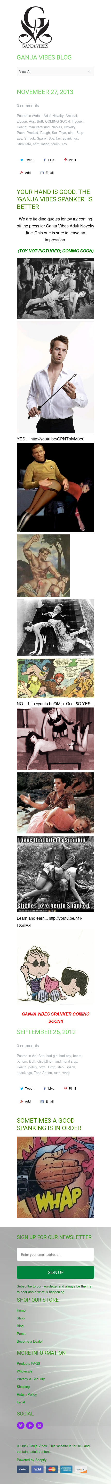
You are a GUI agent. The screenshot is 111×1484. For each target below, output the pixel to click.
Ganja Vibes (38, 1445)
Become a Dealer (30, 1341)
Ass (32, 121)
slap (71, 132)
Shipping (23, 1386)
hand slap (70, 1061)
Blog (20, 1325)
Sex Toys (59, 132)
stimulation (41, 143)
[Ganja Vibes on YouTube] (30, 1425)
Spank (41, 138)
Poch (21, 132)
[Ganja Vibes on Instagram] (40, 1425)
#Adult (37, 115)
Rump (50, 1066)
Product (32, 132)
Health (21, 126)
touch (55, 143)
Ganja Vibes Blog (44, 57)
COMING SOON (57, 121)
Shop (21, 1318)
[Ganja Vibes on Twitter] (21, 1425)
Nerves (57, 126)
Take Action (43, 1072)
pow (41, 1066)
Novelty (69, 126)
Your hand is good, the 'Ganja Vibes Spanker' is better (54, 199)
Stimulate (24, 143)
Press (21, 1333)
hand (57, 1061)
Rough (45, 132)
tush (57, 1072)
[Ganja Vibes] (37, 27)
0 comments (28, 105)
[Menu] (78, 10)
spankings (70, 138)
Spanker (55, 138)
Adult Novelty (54, 115)
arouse (22, 121)
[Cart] (89, 10)
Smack (29, 138)
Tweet (29, 159)
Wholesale (24, 1371)
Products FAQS (28, 1363)
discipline (44, 1061)
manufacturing (39, 126)
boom (77, 1055)
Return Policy (27, 1394)
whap (66, 1072)
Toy (64, 143)
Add (28, 172)
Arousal (71, 115)
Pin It (72, 159)
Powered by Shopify (32, 1459)
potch (32, 1066)
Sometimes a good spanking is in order (49, 1124)
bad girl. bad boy (58, 1055)
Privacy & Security (31, 1378)
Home (21, 1310)
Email (50, 172)
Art (34, 1055)
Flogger (77, 121)
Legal (21, 1402)
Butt (40, 121)
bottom (22, 1061)
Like (51, 159)
